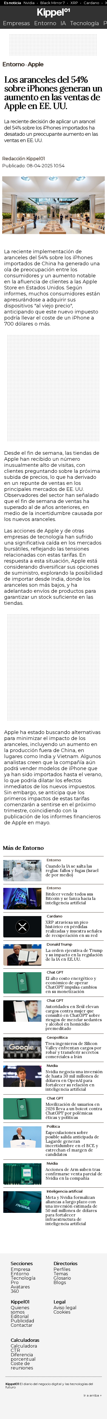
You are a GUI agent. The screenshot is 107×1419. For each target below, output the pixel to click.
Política (53, 1126)
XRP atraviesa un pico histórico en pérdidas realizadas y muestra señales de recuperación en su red (74, 929)
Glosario (62, 1278)
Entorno (45, 23)
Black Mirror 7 (52, 3)
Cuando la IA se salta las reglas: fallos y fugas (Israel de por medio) (72, 870)
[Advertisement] (53, 46)
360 (15, 1291)
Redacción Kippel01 (23, 158)
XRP (74, 3)
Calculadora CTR (24, 1348)
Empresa (20, 1269)
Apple (35, 64)
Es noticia (12, 3)
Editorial (20, 1316)
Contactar (22, 1325)
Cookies (62, 1312)
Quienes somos (20, 1310)
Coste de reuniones (22, 1366)
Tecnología (84, 23)
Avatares (20, 1287)
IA (63, 23)
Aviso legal (65, 1308)
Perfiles (62, 1269)
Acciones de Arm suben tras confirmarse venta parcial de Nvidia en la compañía (74, 1174)
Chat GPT (55, 972)
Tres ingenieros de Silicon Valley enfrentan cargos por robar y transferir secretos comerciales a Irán (73, 1050)
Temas (61, 1274)
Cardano (91, 3)
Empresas (16, 23)
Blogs (60, 1282)
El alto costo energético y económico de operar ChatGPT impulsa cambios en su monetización (71, 985)
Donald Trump (59, 944)
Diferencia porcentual (23, 1357)
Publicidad (22, 1321)
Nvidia (29, 3)
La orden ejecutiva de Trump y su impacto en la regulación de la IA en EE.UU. (74, 955)
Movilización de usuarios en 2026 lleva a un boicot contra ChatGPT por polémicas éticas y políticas (74, 1111)
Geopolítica (57, 1037)
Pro (15, 1282)
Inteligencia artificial (64, 1191)
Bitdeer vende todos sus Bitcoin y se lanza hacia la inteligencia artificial (70, 898)
